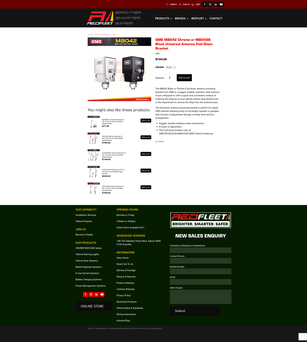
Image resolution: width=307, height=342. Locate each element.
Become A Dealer (84, 234)
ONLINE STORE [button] (92, 306)
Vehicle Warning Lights (87, 254)
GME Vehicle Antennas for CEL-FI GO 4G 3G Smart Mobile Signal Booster (113, 171)
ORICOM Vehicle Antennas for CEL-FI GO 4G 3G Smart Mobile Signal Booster (112, 138)
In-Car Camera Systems (87, 273)
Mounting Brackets (102, 34)
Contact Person (177, 256)
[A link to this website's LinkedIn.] (215, 4)
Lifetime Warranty (126, 289)
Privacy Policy (124, 295)
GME (114, 34)
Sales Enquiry (176, 288)
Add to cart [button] (184, 77)
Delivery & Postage (126, 270)
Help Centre (123, 257)
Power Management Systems (90, 285)
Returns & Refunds (126, 276)
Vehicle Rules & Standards (130, 307)
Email (172, 277)
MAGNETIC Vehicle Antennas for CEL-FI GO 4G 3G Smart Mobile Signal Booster (113, 121)
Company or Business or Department (187, 246)
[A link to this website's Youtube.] (221, 4)
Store (90, 34)
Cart (197, 4)
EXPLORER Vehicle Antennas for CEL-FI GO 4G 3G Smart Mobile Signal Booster (113, 188)
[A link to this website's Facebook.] (204, 4)
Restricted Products (127, 301)
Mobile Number (177, 267)
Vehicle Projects (84, 221)
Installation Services (86, 214)
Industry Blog (123, 320)
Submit (180, 311)
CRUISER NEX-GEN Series (89, 247)
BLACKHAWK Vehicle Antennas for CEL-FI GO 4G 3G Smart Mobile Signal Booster (114, 155)
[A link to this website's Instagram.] (210, 4)
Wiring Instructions (126, 314)
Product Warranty (125, 282)
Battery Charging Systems (89, 279)
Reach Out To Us (125, 263)
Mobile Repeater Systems (89, 266)
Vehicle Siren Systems (87, 260)
